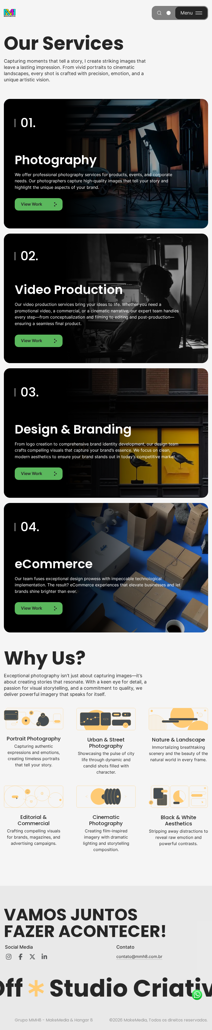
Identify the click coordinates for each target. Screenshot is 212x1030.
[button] (39, 204)
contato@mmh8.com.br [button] (139, 956)
